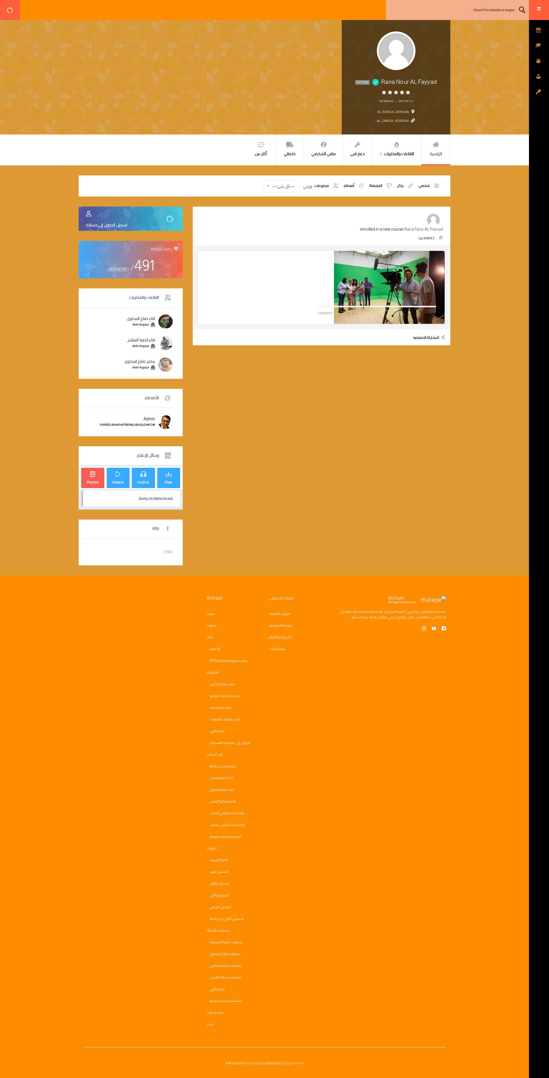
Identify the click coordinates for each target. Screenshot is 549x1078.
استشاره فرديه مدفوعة (225, 837)
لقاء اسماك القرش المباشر (227, 825)
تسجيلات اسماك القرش (226, 977)
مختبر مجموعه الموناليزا (225, 696)
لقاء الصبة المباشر (141, 340)
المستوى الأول (219, 883)
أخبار (209, 637)
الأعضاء (215, 649)
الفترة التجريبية (219, 860)
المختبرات (213, 672)
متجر (210, 1024)
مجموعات (321, 185)
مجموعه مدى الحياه (223, 766)
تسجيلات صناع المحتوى (225, 954)
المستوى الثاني (219, 895)
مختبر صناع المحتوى (139, 361)
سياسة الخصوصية (281, 625)
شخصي (424, 185)
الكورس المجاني (220, 907)
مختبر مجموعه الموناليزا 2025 (228, 661)
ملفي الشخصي (323, 153)
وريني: (307, 186)
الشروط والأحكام (280, 637)
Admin (149, 419)
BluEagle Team (292, 1063)
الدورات (212, 848)
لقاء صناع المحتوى (141, 318)
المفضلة (375, 185)
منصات (212, 625)
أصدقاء (349, 185)
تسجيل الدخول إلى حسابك (106, 225)
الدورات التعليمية (280, 614)
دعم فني (357, 153)
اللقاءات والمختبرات (397, 153)
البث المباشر (214, 754)
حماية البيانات (277, 649)
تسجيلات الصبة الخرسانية (226, 942)
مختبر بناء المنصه (221, 708)
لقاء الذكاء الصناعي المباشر (227, 813)
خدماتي (289, 153)
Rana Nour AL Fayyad (423, 229)
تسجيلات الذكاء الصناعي (226, 966)
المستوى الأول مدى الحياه (227, 919)
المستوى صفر (219, 872)
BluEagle (254, 1063)
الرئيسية (436, 153)
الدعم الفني (217, 731)
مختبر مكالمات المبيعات (225, 719)
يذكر (400, 185)
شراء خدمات (215, 1012)
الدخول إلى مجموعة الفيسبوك (230, 743)
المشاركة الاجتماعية (426, 338)
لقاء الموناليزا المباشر (223, 801)
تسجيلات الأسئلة (218, 930)
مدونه (211, 614)
